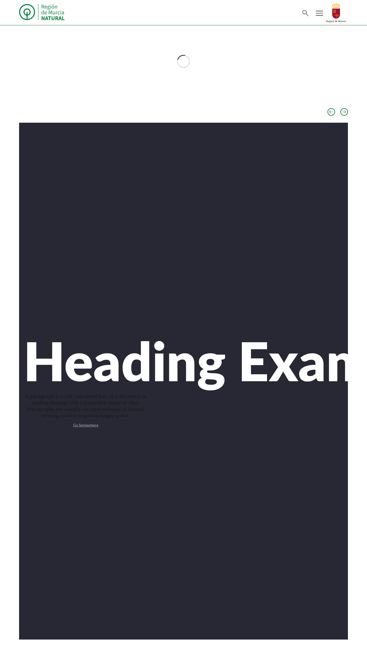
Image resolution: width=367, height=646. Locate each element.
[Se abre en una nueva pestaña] (336, 12)
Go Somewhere (85, 425)
